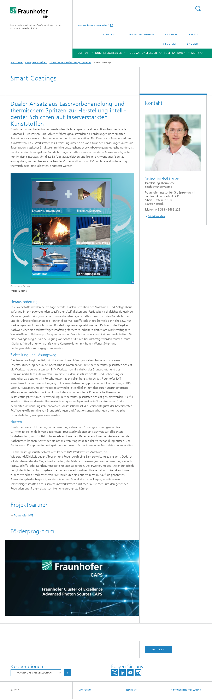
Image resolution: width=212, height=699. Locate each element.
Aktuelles (108, 34)
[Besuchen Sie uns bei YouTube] (130, 672)
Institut (83, 52)
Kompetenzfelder (108, 52)
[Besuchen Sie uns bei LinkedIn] (122, 672)
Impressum (84, 690)
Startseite (17, 62)
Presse (193, 34)
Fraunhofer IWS (23, 515)
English (192, 43)
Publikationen (175, 52)
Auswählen (67, 672)
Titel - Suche (198, 8)
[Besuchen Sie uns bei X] (114, 672)
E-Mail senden (156, 216)
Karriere (171, 34)
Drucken (158, 649)
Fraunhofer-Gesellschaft (95, 25)
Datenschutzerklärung (186, 690)
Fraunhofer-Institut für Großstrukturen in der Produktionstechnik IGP (35, 27)
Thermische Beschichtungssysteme (70, 62)
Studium (169, 43)
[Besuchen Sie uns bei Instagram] (138, 672)
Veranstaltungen (140, 34)
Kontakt (130, 690)
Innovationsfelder (143, 52)
